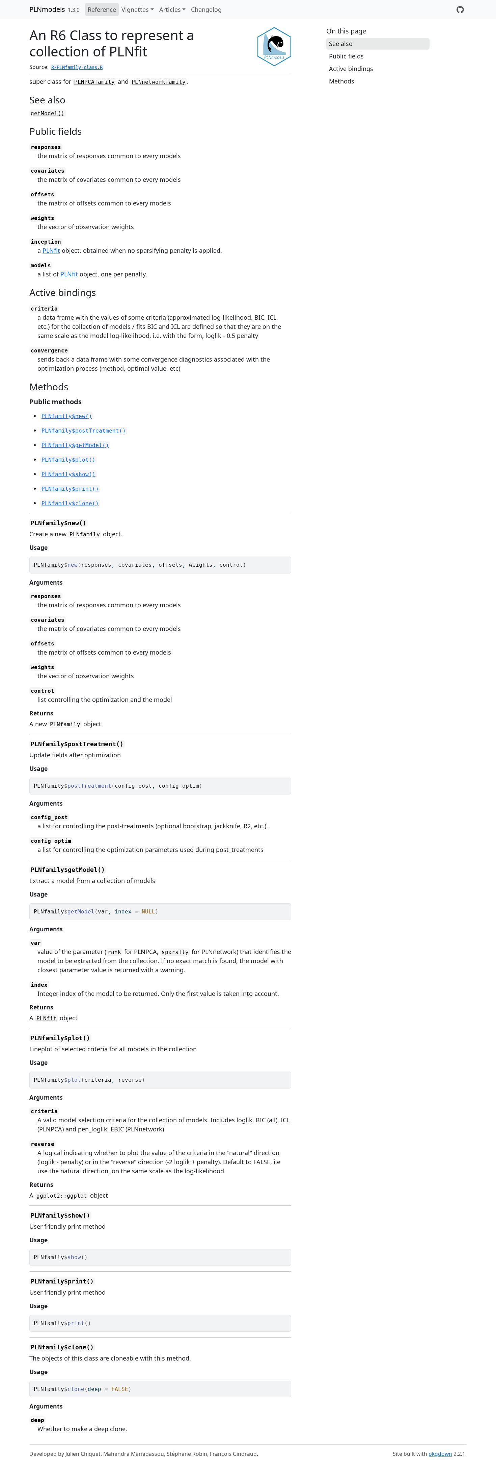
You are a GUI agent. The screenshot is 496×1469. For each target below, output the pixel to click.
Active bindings (351, 69)
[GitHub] (460, 9)
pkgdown (440, 1454)
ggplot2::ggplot (61, 1196)
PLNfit (51, 250)
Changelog (206, 9)
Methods (341, 81)
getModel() (47, 113)
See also (341, 44)
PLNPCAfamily (94, 82)
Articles (170, 9)
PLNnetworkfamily (159, 82)
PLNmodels (47, 9)
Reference (102, 9)
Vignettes (135, 9)
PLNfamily (49, 565)
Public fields (346, 56)
